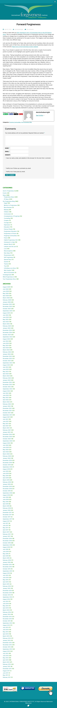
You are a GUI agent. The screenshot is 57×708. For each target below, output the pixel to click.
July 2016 (5, 549)
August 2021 (6, 417)
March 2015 (6, 584)
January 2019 (6, 484)
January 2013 (6, 640)
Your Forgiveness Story (9, 279)
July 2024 (5, 341)
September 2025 (7, 311)
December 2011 (7, 668)
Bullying (6, 209)
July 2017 (5, 523)
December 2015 (7, 564)
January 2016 (6, 562)
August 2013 (6, 625)
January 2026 (7, 302)
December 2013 (7, 616)
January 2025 (7, 328)
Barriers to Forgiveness (10, 205)
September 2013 (7, 623)
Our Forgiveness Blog (26, 122)
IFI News (6, 199)
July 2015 (5, 575)
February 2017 (7, 534)
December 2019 (7, 460)
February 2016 (7, 560)
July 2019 (5, 471)
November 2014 (7, 592)
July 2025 (5, 315)
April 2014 (6, 608)
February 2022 (7, 404)
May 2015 (5, 579)
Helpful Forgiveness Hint (11, 240)
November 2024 (7, 332)
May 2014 (5, 605)
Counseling (7, 218)
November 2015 (7, 566)
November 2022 (7, 384)
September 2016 (7, 545)
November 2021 (7, 410)
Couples (6, 220)
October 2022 (7, 386)
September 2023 (7, 363)
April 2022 (6, 399)
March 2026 (6, 298)
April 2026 (6, 295)
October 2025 (7, 308)
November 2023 (7, 358)
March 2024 (6, 350)
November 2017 (7, 514)
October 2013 (7, 621)
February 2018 (7, 508)
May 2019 (5, 475)
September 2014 (7, 597)
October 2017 (6, 517)
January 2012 (6, 666)
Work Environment (9, 272)
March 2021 (6, 428)
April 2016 (6, 556)
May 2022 (6, 397)
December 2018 (7, 486)
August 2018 (6, 495)
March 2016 (6, 558)
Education (7, 227)
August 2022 (6, 391)
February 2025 (7, 326)
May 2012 (5, 657)
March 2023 (6, 376)
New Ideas (7, 253)
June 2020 (6, 447)
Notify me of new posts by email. (15, 171)
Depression (7, 225)
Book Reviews (8, 207)
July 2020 (5, 445)
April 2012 (6, 660)
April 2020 (6, 451)
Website (7, 155)
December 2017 (7, 512)
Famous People (8, 229)
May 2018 (5, 501)
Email (7, 151)
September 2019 (7, 467)
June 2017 (6, 525)
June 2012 (6, 655)
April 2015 (6, 582)
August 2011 (6, 671)
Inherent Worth (8, 244)
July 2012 (5, 653)
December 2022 (7, 382)
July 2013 (5, 627)
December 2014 (7, 590)
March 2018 (6, 506)
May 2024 (6, 345)
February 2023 (7, 378)
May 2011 (5, 675)
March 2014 (6, 610)
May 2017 (5, 527)
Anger (5, 203)
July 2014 (5, 601)
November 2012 (7, 644)
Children (6, 212)
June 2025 (6, 317)
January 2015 (6, 588)
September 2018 (7, 493)
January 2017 (6, 536)
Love (5, 248)
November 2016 (7, 540)
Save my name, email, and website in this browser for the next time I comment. (28, 158)
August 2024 (6, 339)
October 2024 (7, 334)
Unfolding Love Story (10, 268)
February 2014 (7, 612)
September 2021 (7, 415)
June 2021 (6, 421)
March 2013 (6, 636)
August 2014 (6, 599)
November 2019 (7, 462)
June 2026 (6, 291)
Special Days (7, 259)
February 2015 (7, 586)
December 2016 (7, 538)
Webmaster (28, 703)
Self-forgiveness (8, 257)
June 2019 (6, 473)
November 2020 (7, 436)
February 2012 (7, 664)
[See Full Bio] (44, 115)
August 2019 (6, 469)
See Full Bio (39, 115)
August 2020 (6, 443)
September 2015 (7, 571)
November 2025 (7, 306)
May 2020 (6, 449)
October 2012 (7, 647)
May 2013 (5, 631)
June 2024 (6, 343)
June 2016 (6, 551)
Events (5, 193)
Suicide (6, 261)
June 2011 (5, 673)
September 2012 (7, 649)
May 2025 (6, 319)
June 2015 (6, 577)
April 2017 (5, 530)
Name (7, 148)
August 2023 (6, 365)
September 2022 (7, 389)
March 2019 (6, 480)
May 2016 (5, 553)
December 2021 (7, 408)
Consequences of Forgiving (11, 216)
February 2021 (7, 430)
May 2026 (6, 293)
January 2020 (7, 458)
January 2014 (6, 614)
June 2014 (6, 603)
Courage (6, 222)
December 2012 (7, 642)
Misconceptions (8, 251)
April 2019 (6, 478)
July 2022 (5, 393)
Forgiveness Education (10, 231)
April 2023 (6, 373)
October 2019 (7, 464)
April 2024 (6, 347)
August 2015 (6, 573)
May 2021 (5, 423)
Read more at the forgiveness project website (25, 46)
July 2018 (5, 497)
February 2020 (7, 456)
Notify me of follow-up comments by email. (18, 168)
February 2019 (7, 482)
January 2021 (6, 432)
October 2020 (7, 438)
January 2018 (6, 510)
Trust (5, 266)
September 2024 (7, 337)
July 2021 (5, 419)
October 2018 (7, 491)
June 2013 (6, 629)
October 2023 (7, 360)
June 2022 (6, 395)
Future (5, 238)
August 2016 (6, 547)
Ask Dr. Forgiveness (8, 191)
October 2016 (7, 543)
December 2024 (7, 330)
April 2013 (6, 634)
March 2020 (6, 454)
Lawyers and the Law (10, 246)
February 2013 (7, 638)
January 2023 (7, 380)
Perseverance (8, 255)
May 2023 (6, 371)
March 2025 (6, 324)
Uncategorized (7, 274)
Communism (7, 214)
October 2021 (7, 412)
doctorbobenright (18, 29)
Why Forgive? (8, 270)
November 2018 (7, 488)
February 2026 (7, 300)
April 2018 (6, 504)
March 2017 (6, 532)
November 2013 (7, 618)
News (4, 195)
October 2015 (7, 569)
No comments (30, 29)
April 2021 (6, 425)
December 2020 (7, 434)
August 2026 (6, 287)
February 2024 (7, 352)
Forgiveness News (9, 197)
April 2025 (6, 321)
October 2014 (7, 595)
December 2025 (7, 304)
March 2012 (6, 662)
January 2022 (7, 406)
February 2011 (7, 677)
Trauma (6, 264)
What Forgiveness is (8, 277)
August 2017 (6, 521)
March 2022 (6, 402)
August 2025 (6, 313)
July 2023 (5, 367)
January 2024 (7, 354)
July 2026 (5, 289)
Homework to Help (9, 242)
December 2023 (7, 356)
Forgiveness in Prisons (10, 233)
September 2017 (7, 519)
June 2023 (6, 369)
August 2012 (6, 651)
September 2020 (7, 441)
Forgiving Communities (15, 122)
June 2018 (6, 499)
